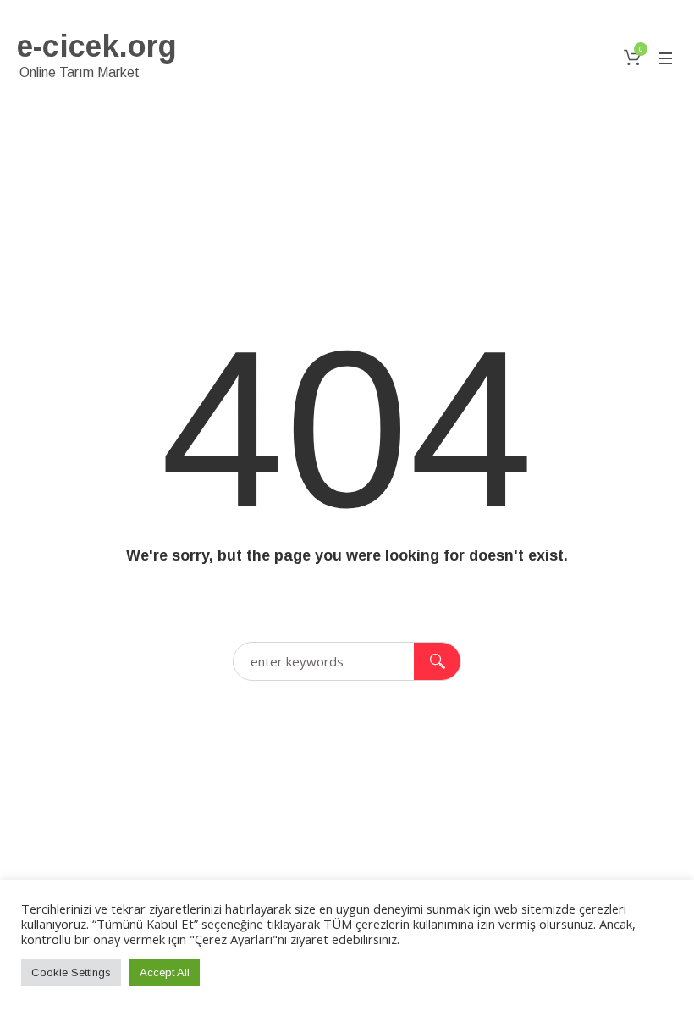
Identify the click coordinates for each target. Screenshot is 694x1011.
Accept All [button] (165, 972)
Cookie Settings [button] (71, 972)
